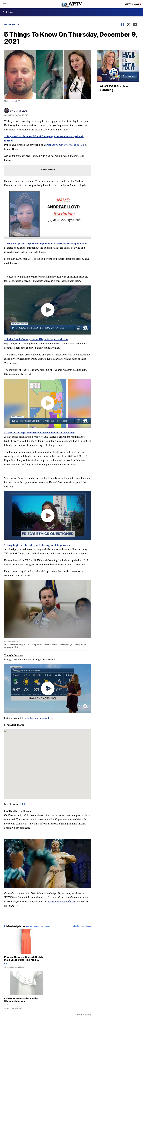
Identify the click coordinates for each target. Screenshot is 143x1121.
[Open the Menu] (4, 4)
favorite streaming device (61, 901)
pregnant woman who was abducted (65, 144)
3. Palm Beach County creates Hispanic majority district (36, 339)
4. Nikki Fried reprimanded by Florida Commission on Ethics (39, 432)
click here (24, 804)
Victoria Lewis (20, 111)
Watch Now (132, 4)
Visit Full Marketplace (82, 926)
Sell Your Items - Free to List (38, 927)
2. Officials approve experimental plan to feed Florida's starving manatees (46, 243)
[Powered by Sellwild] (87, 1015)
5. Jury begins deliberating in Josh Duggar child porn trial (37, 545)
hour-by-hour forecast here (39, 718)
